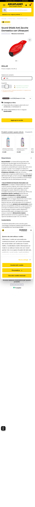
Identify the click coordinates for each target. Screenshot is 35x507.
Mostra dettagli (23, 259)
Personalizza (16, 270)
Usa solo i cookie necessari (16, 275)
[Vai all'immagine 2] (17, 60)
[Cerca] (4, 10)
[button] (16, 48)
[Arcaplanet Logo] (15, 5)
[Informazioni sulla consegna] (20, 106)
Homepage (3, 18)
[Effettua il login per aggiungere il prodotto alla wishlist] (30, 40)
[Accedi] (26, 5)
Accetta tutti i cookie (16, 265)
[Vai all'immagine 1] (16, 60)
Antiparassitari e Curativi (22, 18)
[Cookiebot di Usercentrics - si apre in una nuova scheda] (20, 230)
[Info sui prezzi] (16, 68)
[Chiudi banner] (31, 230)
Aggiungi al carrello (17, 120)
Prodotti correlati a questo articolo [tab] (12, 132)
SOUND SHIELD (6, 25)
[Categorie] (4, 5)
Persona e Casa (11, 18)
